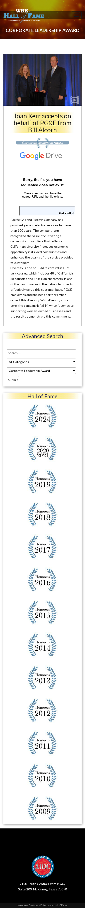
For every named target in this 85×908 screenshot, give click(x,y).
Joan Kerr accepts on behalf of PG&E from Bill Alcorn (42, 123)
